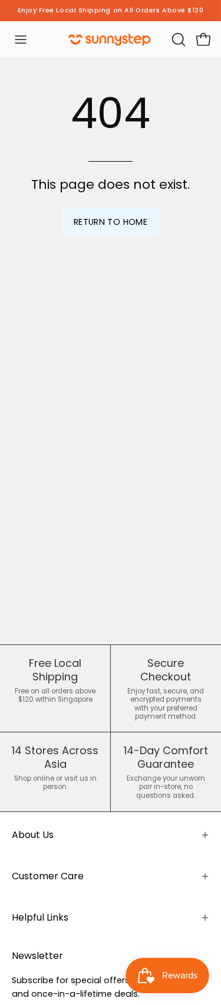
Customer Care (48, 876)
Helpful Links (40, 917)
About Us (33, 835)
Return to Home (110, 222)
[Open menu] (20, 39)
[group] (110, 10)
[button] (177, 39)
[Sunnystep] (111, 39)
